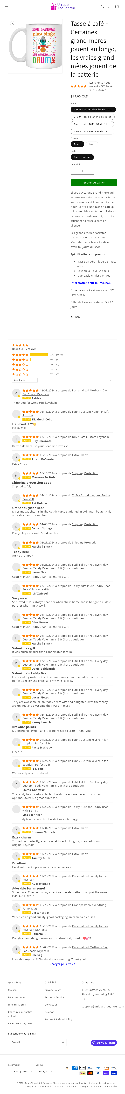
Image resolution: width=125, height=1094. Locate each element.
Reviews (49, 1011)
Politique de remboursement (103, 1083)
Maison (12, 989)
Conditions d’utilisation (65, 1086)
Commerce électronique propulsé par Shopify (64, 1083)
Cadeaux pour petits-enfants (20, 1014)
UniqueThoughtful (33, 1083)
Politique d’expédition (90, 1086)
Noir (93, 144)
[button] (6, 6)
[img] (24, 345)
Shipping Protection (85, 473)
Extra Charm (80, 455)
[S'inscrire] (63, 1042)
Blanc (77, 144)
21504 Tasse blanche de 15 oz (92, 116)
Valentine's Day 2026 (20, 1023)
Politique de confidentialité (38, 1086)
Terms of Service (54, 997)
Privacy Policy (53, 989)
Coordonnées (110, 1086)
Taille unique (82, 157)
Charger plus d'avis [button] (62, 964)
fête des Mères (17, 1004)
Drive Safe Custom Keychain (90, 437)
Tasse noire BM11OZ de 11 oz (92, 124)
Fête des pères (16, 997)
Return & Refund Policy (58, 1019)
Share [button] (77, 316)
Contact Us (51, 1004)
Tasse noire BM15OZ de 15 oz (92, 131)
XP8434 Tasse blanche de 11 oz (93, 109)
